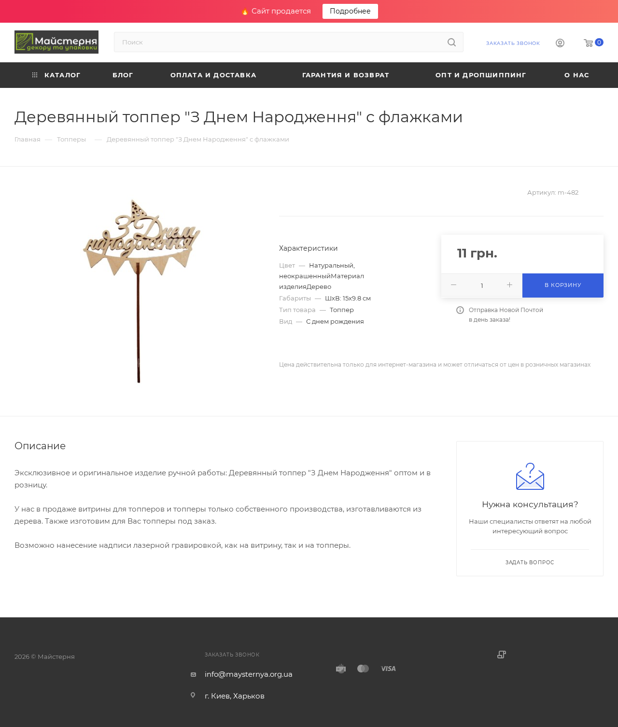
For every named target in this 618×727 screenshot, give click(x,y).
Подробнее (350, 11)
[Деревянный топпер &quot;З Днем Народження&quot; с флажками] (138, 291)
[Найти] (452, 42)
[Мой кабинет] (560, 44)
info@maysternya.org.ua (249, 674)
